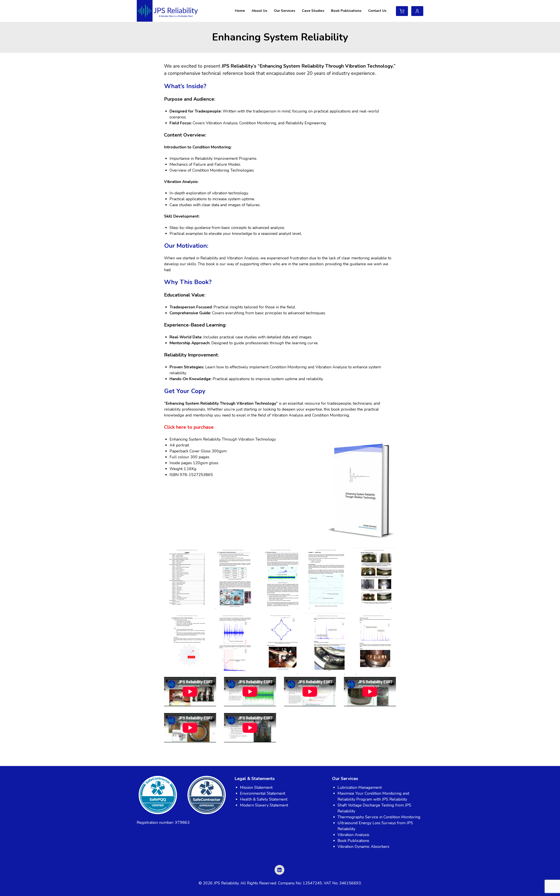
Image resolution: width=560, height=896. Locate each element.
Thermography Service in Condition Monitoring (379, 817)
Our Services (284, 10)
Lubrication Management (360, 787)
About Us (259, 10)
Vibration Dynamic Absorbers (363, 846)
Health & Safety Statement (263, 799)
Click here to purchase (189, 427)
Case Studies (313, 10)
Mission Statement (256, 787)
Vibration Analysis (353, 834)
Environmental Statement (262, 793)
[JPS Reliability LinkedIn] (279, 870)
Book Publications (346, 10)
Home (240, 10)
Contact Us (377, 10)
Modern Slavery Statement (264, 805)
